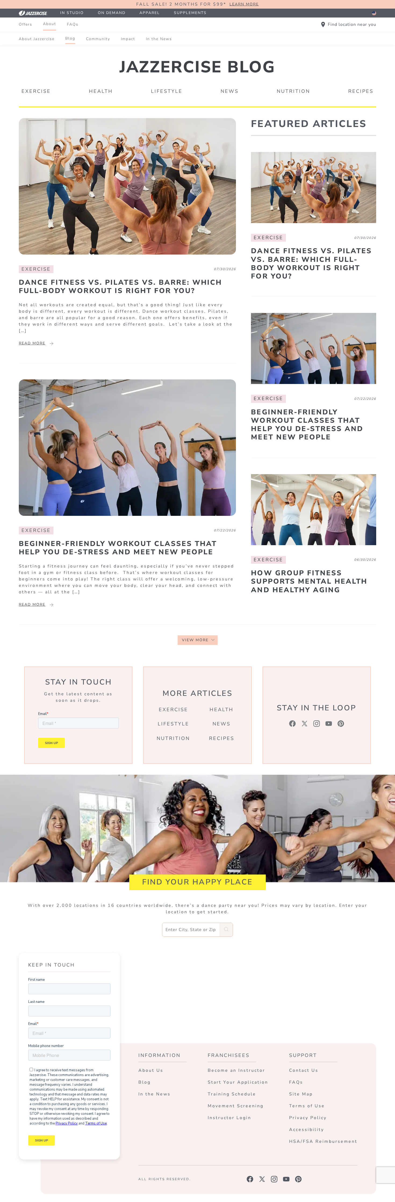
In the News (159, 38)
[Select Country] (374, 13)
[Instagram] (316, 723)
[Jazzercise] (36, 13)
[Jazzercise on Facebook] (250, 1179)
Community (98, 38)
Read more (32, 343)
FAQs (72, 24)
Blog (70, 38)
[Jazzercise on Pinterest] (298, 1179)
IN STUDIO (72, 12)
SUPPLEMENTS (190, 12)
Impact (128, 38)
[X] (304, 723)
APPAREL (149, 12)
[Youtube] (328, 723)
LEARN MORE (244, 4)
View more (195, 640)
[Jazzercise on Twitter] (262, 1179)
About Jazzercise (37, 38)
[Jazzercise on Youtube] (286, 1179)
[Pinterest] (340, 723)
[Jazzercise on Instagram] (274, 1179)
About (49, 23)
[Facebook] (292, 723)
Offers (25, 24)
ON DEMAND (111, 12)
